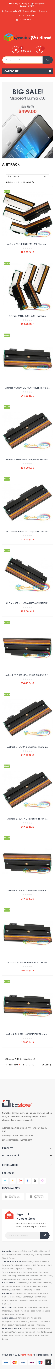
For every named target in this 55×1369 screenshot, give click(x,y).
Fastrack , (15, 1311)
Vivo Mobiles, (36, 1286)
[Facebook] (27, 1180)
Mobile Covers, (30, 1328)
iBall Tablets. (36, 1279)
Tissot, (5, 1258)
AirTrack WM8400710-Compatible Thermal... (27, 531)
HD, (35, 1265)
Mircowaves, (19, 1325)
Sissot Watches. (17, 1314)
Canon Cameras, (34, 1293)
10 (33, 1065)
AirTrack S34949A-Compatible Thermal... (27, 890)
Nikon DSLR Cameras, (22, 1297)
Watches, (25, 1311)
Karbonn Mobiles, (21, 1286)
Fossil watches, (37, 1311)
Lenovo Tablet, (46, 1276)
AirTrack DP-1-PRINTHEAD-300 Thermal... (27, 244)
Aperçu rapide (24, 221)
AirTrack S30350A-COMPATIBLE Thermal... (27, 962)
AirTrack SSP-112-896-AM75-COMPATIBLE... (27, 603)
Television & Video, (31, 1251)
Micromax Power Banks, (36, 1332)
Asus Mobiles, (16, 1290)
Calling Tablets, (9, 1279)
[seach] (48, 60)
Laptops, (17, 1251)
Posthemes (26, 1355)
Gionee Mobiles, (44, 1283)
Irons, (28, 1325)
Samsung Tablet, (31, 1272)
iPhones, (32, 1283)
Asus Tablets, (32, 1276)
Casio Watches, (35, 1307)
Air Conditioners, (22, 1318)
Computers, (42, 1265)
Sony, (31, 1255)
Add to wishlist (30, 221)
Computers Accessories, (17, 1255)
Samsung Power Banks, (13, 1332)
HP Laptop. (28, 1269)
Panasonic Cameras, (28, 1300)
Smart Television (41, 1262)
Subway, (39, 1255)
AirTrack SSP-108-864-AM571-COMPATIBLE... (27, 675)
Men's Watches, (20, 1307)
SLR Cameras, (19, 1293)
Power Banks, (44, 1328)
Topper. (12, 1258)
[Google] (13, 1180)
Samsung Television (11, 1265)
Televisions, (27, 1262)
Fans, (18, 1321)
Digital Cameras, (10, 1300)
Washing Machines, (30, 1321)
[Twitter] (5, 1180)
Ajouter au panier (27, 250)
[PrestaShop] (27, 120)
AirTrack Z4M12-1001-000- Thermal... (27, 316)
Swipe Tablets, (19, 1276)
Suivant (47, 1065)
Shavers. (41, 1325)
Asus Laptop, (16, 1269)
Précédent (11, 1065)
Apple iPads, (17, 1272)
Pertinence (27, 176)
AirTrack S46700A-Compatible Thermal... (27, 747)
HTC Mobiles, (22, 1283)
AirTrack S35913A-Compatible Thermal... (27, 819)
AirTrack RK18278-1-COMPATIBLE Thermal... (27, 1034)
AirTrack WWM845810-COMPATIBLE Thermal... (27, 388)
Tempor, (46, 1255)
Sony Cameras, (39, 1297)
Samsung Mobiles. (32, 1290)
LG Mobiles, (7, 1286)
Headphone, (27, 1265)
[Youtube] (35, 1180)
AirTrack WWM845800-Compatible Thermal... (27, 459)
